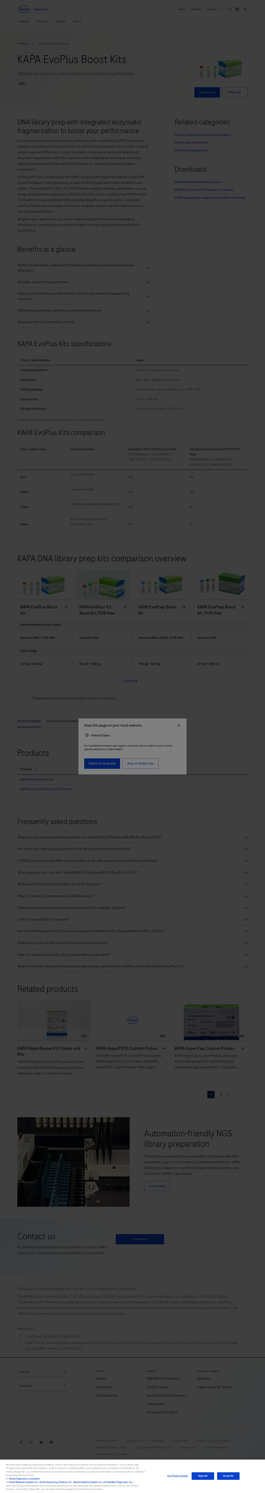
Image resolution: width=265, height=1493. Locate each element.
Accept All (228, 1476)
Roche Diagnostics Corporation (25, 1478)
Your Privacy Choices (177, 1476)
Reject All (202, 1476)
